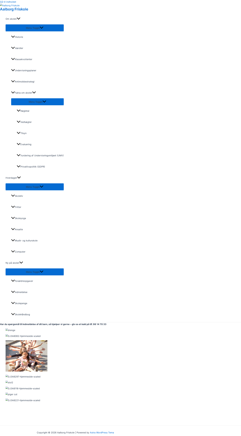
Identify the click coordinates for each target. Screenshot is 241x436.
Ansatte (19, 229)
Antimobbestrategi (24, 81)
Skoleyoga (20, 218)
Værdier (19, 48)
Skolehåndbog (22, 314)
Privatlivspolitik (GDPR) (32, 166)
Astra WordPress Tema (102, 432)
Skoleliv (19, 196)
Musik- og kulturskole (26, 240)
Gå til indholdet (8, 1)
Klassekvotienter (23, 59)
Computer (20, 251)
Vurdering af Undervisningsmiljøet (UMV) (42, 155)
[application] (18, 18)
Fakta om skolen (23, 92)
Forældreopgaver (24, 281)
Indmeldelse (21, 292)
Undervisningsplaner (25, 70)
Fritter (18, 207)
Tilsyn (23, 133)
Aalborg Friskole (14, 9)
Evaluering (25, 144)
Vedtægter (26, 122)
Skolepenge (21, 303)
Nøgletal (24, 110)
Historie (19, 37)
